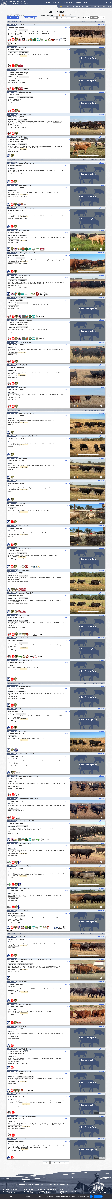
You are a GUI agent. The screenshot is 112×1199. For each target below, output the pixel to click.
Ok (91, 1196)
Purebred (78, 2)
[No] (110, 1196)
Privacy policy (98, 1196)
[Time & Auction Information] (71, 15)
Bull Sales (88, 6)
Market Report (80, 6)
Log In (109, 2)
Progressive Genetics (99, 6)
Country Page (67, 2)
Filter (10, 17)
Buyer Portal (70, 6)
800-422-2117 (24, 1)
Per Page (81, 17)
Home (48, 2)
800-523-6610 (24, 3)
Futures (109, 6)
